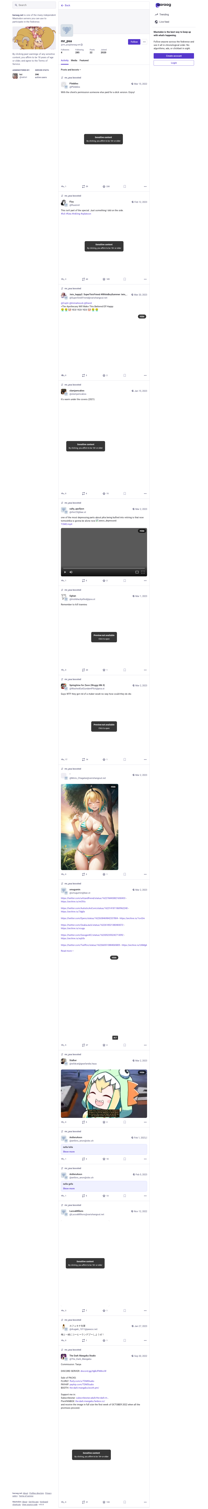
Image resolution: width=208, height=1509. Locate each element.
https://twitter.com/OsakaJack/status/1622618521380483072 (92, 925)
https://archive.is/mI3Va (73, 901)
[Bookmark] (125, 186)
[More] (145, 186)
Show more (69, 1151)
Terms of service (26, 1496)
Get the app (34, 1502)
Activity (65, 60)
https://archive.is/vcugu (73, 928)
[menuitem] (104, 552)
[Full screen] (143, 572)
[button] (104, 552)
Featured (84, 60)
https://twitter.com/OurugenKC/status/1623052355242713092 (92, 935)
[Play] (65, 572)
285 (77, 52)
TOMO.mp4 (66, 524)
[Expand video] (137, 572)
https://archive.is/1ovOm (132, 918)
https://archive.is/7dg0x (73, 911)
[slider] (104, 568)
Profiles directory (36, 1493)
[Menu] (144, 42)
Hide (142, 316)
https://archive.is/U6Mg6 (134, 945)
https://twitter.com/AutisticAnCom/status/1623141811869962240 (94, 908)
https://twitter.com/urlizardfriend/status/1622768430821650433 (93, 898)
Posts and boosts (70, 69)
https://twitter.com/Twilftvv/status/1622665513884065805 (90, 945)
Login (174, 63)
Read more (66, 951)
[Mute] (71, 572)
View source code (29, 1504)
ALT (115, 1038)
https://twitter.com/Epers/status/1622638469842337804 (89, 918)
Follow (134, 41)
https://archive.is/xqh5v (73, 938)
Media (74, 60)
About (25, 1493)
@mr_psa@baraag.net (70, 45)
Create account (174, 56)
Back (67, 5)
